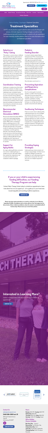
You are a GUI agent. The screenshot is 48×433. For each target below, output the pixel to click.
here (39, 81)
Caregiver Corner (43, 2)
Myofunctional (41, 12)
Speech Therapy (11, 12)
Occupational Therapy (20, 12)
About (5, 12)
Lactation (34, 12)
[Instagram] (4, 423)
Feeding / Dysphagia (24, 15)
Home (11, 22)
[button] (4, 395)
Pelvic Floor (28, 12)
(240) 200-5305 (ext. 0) (10, 414)
